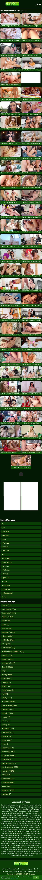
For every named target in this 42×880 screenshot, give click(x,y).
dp (3, 524)
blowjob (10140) (7, 713)
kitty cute (5, 574)
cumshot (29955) (8, 732)
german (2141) (7, 736)
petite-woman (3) (8, 690)
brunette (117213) (8, 771)
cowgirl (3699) (7, 740)
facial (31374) (7, 698)
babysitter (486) (7, 636)
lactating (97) (6, 794)
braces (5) (5, 625)
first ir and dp (7, 562)
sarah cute (5, 551)
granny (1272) (6, 686)
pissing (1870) (7, 675)
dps (3, 555)
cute (3, 528)
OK (36, 877)
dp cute (4, 581)
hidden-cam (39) (8, 729)
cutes (4, 539)
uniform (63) (6, 621)
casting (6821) (7, 678)
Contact (10, 874)
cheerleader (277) (8, 779)
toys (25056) (6, 786)
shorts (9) (5, 744)
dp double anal (7, 593)
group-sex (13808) (8, 756)
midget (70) (6, 717)
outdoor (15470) (7, 617)
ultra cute (5, 547)
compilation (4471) (8, 782)
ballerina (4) (6, 721)
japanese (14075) (8, 632)
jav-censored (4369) (9, 705)
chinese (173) (7, 605)
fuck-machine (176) (9, 609)
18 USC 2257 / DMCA (21, 874)
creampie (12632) (8, 790)
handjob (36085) (7, 667)
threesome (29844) (9, 613)
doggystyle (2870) (8, 663)
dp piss (4, 597)
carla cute (5, 535)
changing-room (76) (9, 763)
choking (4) (6, 725)
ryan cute (5, 566)
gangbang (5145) (8, 748)
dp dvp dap (6, 558)
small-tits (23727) (8, 648)
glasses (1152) (7, 655)
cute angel (5, 543)
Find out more (14, 878)
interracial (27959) (8, 752)
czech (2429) (6, 759)
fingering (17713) (8, 709)
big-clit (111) (6, 694)
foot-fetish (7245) (8, 640)
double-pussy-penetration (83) (13, 652)
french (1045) (6, 775)
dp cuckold (6, 585)
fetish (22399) (7, 628)
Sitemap (32, 874)
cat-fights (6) (6, 644)
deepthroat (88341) (8, 702)
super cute (5, 578)
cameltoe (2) (6, 682)
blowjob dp (6, 589)
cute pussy (6, 570)
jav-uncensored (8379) (10, 767)
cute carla (5, 531)
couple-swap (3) (7, 659)
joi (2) (4, 671)
